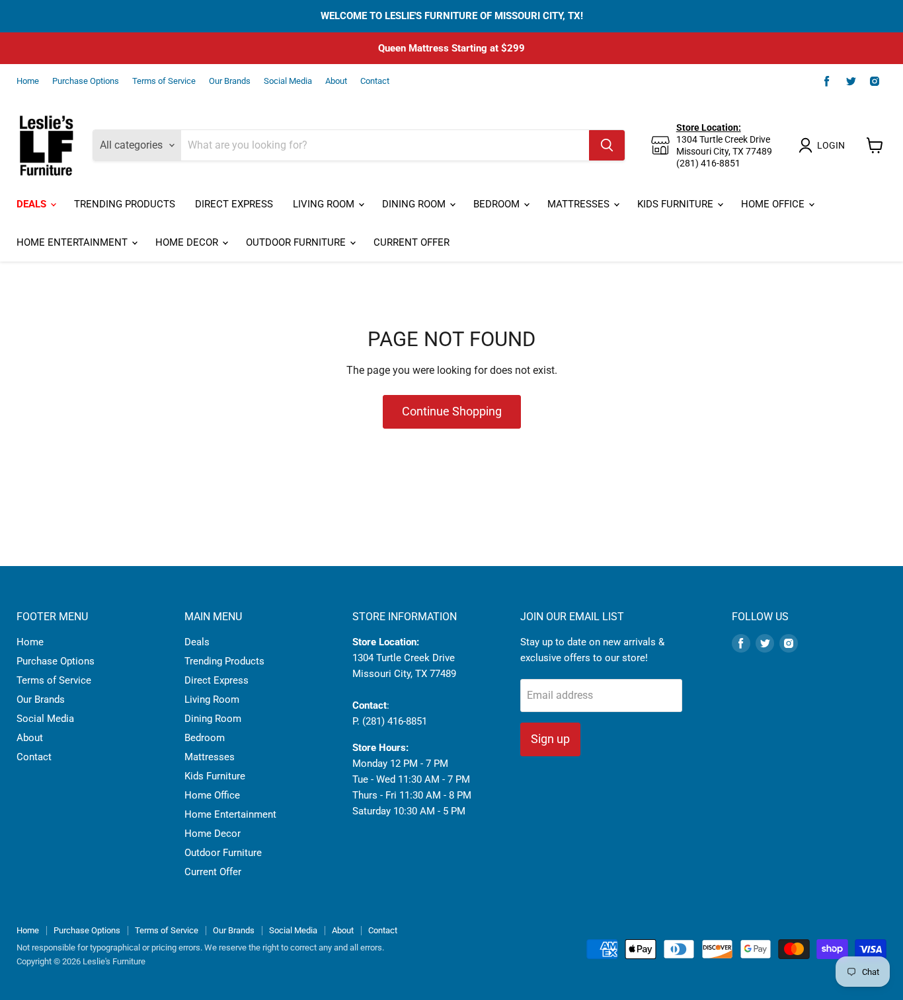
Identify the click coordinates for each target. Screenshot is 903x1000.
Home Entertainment (73, 242)
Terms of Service (164, 81)
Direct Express (234, 204)
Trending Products (124, 204)
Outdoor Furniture (297, 242)
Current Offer (411, 242)
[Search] (607, 145)
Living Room (325, 204)
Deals (33, 204)
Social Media (288, 81)
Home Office (774, 204)
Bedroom (497, 204)
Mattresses (579, 204)
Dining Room (415, 204)
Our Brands (230, 81)
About (336, 81)
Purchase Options (85, 81)
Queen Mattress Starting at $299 (451, 48)
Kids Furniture (676, 204)
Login (831, 145)
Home (28, 81)
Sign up (550, 739)
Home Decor (188, 242)
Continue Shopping (452, 411)
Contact (374, 81)
